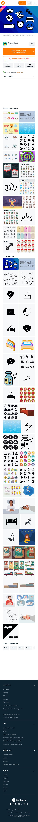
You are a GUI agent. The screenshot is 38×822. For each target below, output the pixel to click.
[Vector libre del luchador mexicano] (12, 270)
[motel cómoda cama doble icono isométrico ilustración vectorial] (11, 522)
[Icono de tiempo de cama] (11, 127)
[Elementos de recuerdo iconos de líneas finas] (10, 238)
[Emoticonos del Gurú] (12, 345)
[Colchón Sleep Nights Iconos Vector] (11, 362)
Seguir (32, 45)
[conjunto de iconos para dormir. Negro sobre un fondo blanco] (11, 572)
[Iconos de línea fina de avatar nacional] (24, 285)
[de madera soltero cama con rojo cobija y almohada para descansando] (11, 672)
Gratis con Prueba (19, 51)
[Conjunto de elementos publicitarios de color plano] (11, 255)
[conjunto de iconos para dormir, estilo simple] (11, 639)
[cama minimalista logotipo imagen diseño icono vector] (11, 165)
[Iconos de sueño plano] (11, 139)
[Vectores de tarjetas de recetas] (12, 317)
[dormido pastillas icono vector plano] (11, 589)
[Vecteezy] (3, 3)
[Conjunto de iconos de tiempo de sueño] (25, 300)
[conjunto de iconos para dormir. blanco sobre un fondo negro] (24, 703)
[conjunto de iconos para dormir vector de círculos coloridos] (11, 753)
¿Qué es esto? (20, 72)
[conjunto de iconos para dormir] (11, 736)
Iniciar (29, 3)
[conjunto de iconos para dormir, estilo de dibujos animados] (11, 769)
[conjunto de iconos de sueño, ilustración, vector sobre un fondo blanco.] (9, 283)
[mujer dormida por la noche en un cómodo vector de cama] (9, 814)
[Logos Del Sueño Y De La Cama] (11, 115)
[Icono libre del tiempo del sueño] (11, 196)
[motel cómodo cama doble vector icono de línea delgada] (11, 539)
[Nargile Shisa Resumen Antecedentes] (11, 208)
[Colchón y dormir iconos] (11, 151)
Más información (8, 75)
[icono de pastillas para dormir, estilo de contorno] (11, 719)
